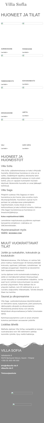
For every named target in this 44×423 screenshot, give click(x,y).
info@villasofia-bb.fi (9, 366)
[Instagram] (27, 384)
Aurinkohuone (6, 49)
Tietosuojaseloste (8, 373)
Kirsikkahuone (7, 113)
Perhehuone (27, 49)
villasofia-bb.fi (7, 368)
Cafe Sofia (26, 145)
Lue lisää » (4, 52)
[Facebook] (16, 384)
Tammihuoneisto (7, 81)
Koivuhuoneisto (28, 81)
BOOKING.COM (15, 233)
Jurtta (25, 112)
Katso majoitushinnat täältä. (12, 216)
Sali (2, 145)
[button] (39, 4)
